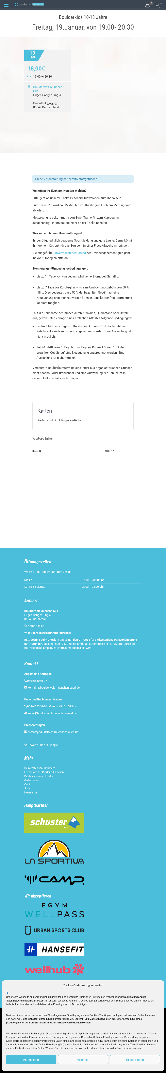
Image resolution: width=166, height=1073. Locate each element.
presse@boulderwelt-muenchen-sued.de (53, 732)
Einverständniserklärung (69, 253)
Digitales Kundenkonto (38, 776)
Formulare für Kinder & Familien (44, 772)
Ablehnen (83, 1059)
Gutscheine (31, 780)
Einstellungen (135, 1059)
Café (27, 784)
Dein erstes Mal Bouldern (39, 768)
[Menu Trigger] (6, 4)
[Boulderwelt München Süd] (29, 4)
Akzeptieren (31, 1059)
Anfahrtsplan (36, 626)
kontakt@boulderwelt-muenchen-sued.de (54, 687)
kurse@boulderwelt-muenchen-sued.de (52, 713)
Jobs (27, 788)
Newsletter (31, 792)
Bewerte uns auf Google (43, 745)
